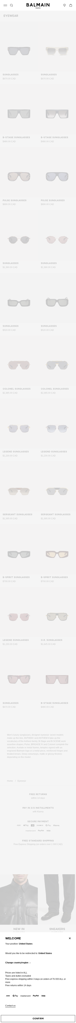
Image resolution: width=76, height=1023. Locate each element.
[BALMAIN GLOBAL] (38, 5)
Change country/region (16, 963)
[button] (11, 5)
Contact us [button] (10, 1006)
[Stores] (64, 5)
